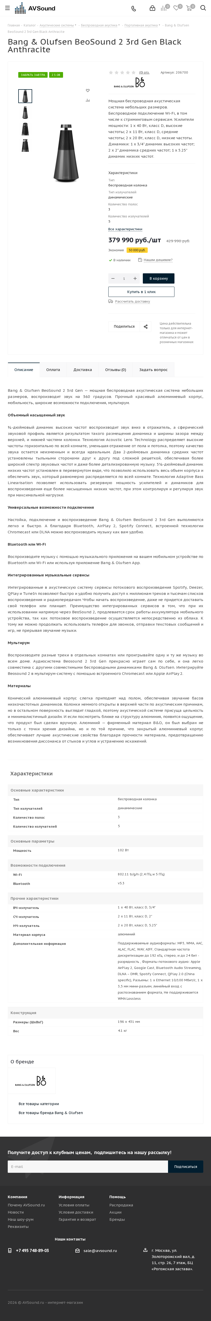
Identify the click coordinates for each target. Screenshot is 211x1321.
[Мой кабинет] (152, 8)
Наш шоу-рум (20, 1219)
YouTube (199, 1303)
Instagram (186, 1303)
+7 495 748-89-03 (32, 1250)
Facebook (174, 1303)
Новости (16, 1212)
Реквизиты (18, 1226)
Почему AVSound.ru (26, 1205)
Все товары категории (39, 1104)
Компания (17, 1196)
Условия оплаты (74, 1205)
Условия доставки (76, 1212)
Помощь (117, 1196)
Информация (71, 1196)
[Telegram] (142, 8)
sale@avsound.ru (100, 1250)
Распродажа (121, 1205)
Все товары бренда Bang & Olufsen (51, 1112)
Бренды (117, 1219)
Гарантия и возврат (77, 1219)
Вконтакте (161, 1303)
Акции (115, 1212)
